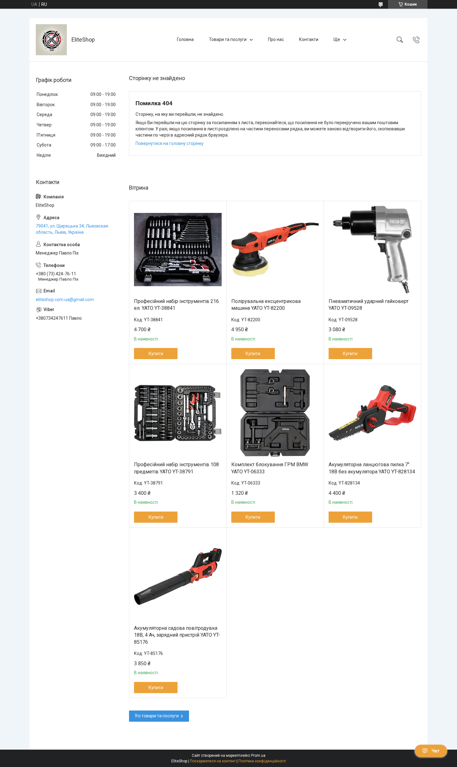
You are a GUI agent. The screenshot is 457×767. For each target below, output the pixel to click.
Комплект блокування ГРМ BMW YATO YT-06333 (269, 468)
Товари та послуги (228, 39)
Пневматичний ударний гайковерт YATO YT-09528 (369, 304)
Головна (185, 39)
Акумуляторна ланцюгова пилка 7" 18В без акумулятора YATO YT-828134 (372, 468)
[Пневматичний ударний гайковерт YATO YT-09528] (372, 249)
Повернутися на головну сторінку (170, 143)
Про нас (276, 39)
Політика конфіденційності (262, 761)
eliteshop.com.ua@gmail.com (65, 299)
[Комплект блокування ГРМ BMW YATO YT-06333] (275, 413)
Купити (156, 353)
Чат (436, 750)
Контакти (308, 39)
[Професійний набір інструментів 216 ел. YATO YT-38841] (178, 249)
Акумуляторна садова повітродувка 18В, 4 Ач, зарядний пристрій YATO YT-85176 (177, 635)
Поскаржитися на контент (213, 761)
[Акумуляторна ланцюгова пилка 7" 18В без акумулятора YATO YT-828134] (372, 413)
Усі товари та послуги (157, 715)
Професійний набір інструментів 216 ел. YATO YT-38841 (176, 304)
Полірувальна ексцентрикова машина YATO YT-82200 (266, 304)
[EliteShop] (51, 39)
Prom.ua (258, 755)
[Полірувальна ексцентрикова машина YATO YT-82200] (275, 249)
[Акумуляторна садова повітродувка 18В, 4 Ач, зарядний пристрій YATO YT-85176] (178, 576)
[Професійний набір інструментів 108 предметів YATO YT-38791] (178, 413)
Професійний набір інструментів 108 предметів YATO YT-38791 (176, 468)
